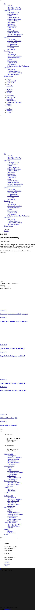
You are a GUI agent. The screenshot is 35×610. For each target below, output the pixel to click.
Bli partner (10, 47)
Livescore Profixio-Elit (14, 36)
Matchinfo (7, 10)
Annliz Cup (10, 86)
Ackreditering (11, 27)
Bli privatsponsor (12, 44)
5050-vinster (10, 95)
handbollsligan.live (13, 32)
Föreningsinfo (11, 54)
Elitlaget (9, 5)
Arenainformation (12, 14)
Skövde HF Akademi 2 (14, 9)
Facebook (9, 89)
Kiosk (9, 29)
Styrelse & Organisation (14, 56)
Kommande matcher (13, 12)
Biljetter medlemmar (13, 17)
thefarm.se (7, 609)
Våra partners (11, 39)
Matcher (9, 467)
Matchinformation (9, 466)
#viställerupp (11, 49)
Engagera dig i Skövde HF (14, 102)
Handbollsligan (8, 76)
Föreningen (7, 51)
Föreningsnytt (11, 64)
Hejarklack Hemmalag (14, 19)
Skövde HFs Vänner (13, 74)
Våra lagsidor (11, 464)
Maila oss (10, 489)
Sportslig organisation (13, 57)
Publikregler (11, 24)
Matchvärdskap (12, 26)
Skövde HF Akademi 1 (14, 7)
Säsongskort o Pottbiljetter (15, 472)
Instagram (9, 91)
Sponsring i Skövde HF (14, 41)
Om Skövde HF (11, 81)
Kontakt (9, 79)
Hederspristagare (12, 61)
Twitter (9, 92)
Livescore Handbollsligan (15, 34)
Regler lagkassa (12, 62)
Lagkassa (10, 486)
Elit (5, 4)
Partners (6, 37)
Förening (6, 231)
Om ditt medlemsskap (13, 71)
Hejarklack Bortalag (13, 21)
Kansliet (9, 59)
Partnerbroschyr (12, 42)
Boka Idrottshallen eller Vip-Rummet (18, 66)
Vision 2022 (10, 82)
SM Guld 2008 (11, 97)
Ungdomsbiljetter (12, 479)
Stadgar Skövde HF (13, 459)
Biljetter (9, 15)
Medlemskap (7, 67)
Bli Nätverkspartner (13, 46)
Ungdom (10, 52)
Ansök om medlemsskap (14, 73)
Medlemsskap (11, 461)
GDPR (9, 84)
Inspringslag (11, 22)
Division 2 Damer (12, 31)
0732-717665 (11, 491)
